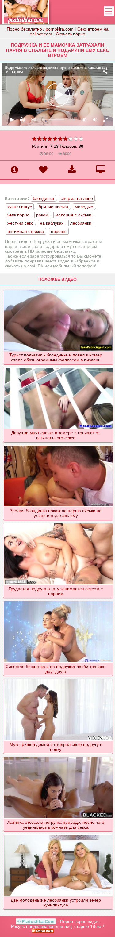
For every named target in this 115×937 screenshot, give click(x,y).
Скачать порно (70, 33)
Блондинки (43, 198)
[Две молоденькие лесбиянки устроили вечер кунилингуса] (58, 834)
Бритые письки (53, 206)
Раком (42, 214)
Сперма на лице (77, 198)
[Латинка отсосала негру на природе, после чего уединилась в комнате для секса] (58, 756)
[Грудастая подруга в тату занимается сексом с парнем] (58, 523)
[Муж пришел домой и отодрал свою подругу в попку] (58, 678)
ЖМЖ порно (18, 214)
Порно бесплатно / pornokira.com (40, 29)
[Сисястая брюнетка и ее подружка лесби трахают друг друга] (58, 601)
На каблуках (51, 223)
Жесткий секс (20, 223)
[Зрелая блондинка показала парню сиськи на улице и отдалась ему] (58, 445)
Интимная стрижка (25, 231)
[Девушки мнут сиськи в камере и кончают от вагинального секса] (58, 367)
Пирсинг (59, 231)
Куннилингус (19, 206)
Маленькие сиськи (73, 214)
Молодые (84, 206)
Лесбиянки (80, 223)
